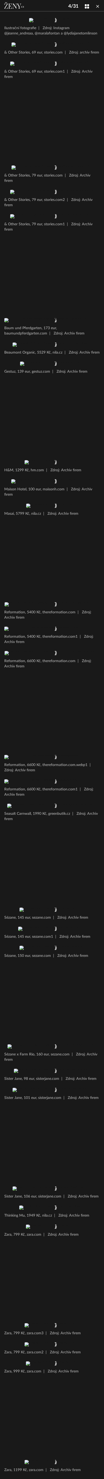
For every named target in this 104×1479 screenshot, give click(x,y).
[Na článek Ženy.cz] (14, 5)
